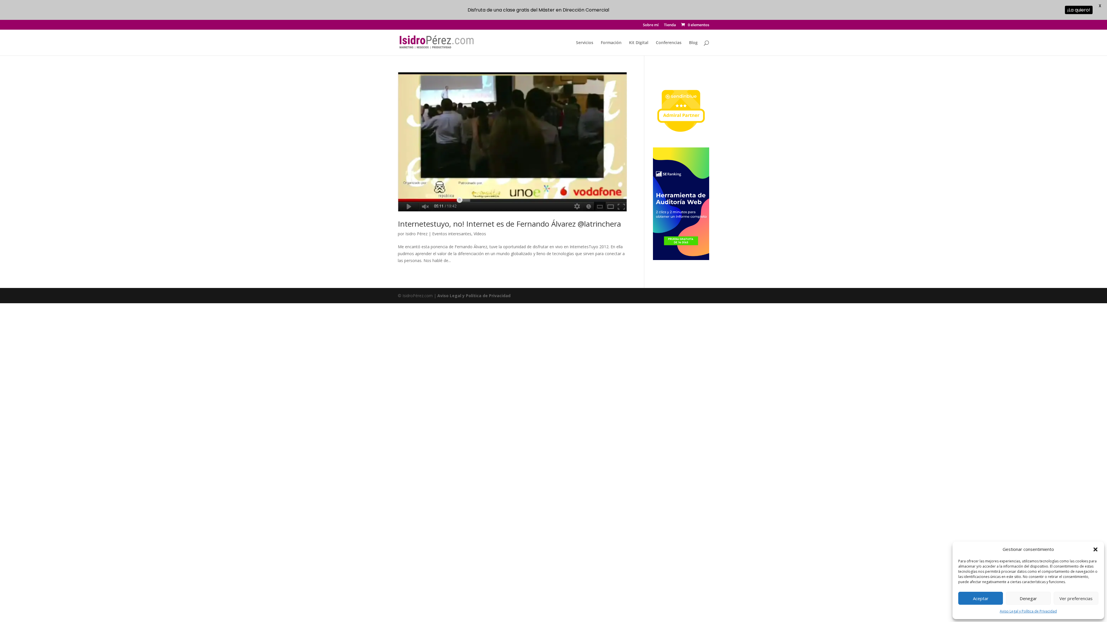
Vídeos (480, 233)
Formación (611, 43)
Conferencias (668, 43)
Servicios (584, 43)
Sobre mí (651, 25)
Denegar (1028, 598)
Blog (693, 43)
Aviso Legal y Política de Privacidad (1028, 611)
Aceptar (981, 598)
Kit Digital (638, 43)
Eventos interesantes (451, 233)
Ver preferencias (1076, 598)
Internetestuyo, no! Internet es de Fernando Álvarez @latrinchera (509, 224)
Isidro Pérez (416, 233)
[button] (1095, 549)
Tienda (670, 25)
